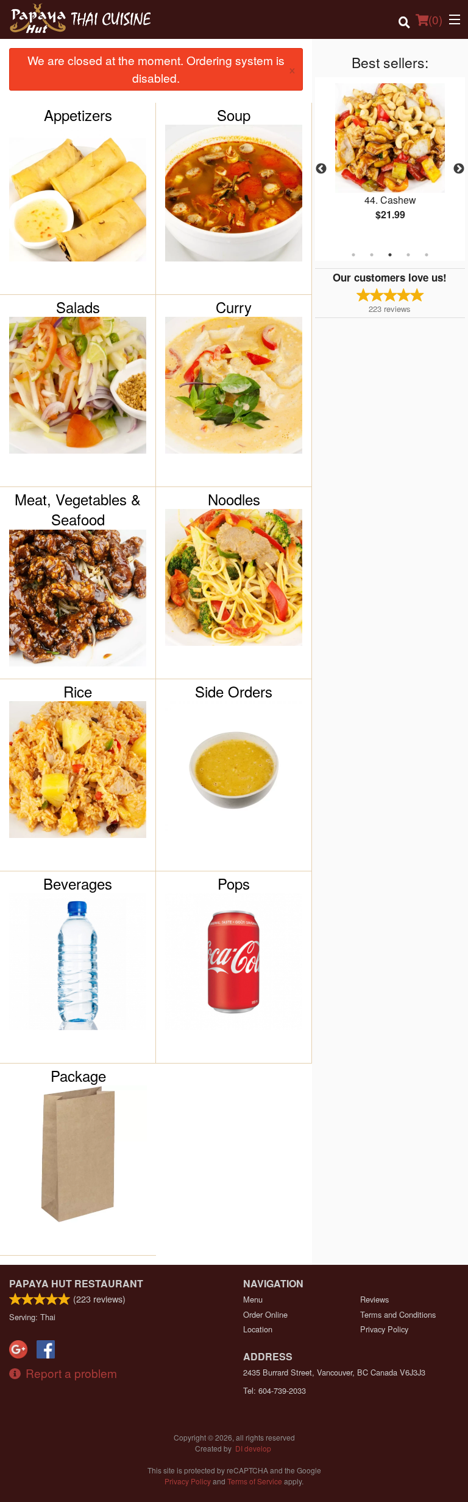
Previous (321, 169)
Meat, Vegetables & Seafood (78, 509)
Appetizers (78, 115)
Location (257, 1329)
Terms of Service (254, 1481)
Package (78, 1075)
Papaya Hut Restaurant (76, 1283)
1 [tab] (353, 255)
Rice (77, 691)
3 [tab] (390, 255)
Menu (253, 1299)
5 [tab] (426, 255)
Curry (234, 307)
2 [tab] (372, 255)
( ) (435, 19)
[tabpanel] (390, 161)
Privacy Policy (384, 1329)
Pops (234, 883)
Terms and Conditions (398, 1314)
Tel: (274, 1390)
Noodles (234, 499)
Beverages (77, 883)
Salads (78, 307)
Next (459, 169)
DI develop (253, 1448)
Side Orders (233, 691)
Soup (233, 115)
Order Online (265, 1314)
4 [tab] (408, 255)
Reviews (374, 1299)
